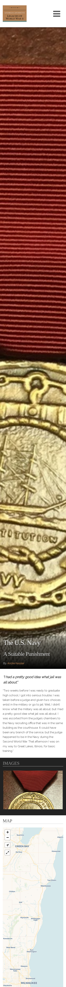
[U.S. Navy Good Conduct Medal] (33, 790)
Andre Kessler (15, 663)
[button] (7, 845)
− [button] (7, 837)
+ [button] (7, 832)
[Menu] (56, 13)
